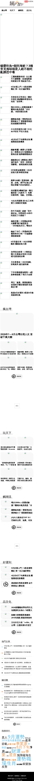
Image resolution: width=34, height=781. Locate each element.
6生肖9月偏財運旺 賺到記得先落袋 (15, 658)
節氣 (4, 744)
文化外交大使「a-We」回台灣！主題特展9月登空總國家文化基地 (22, 625)
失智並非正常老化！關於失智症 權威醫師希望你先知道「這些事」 (21, 99)
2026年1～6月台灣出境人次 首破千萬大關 (16, 336)
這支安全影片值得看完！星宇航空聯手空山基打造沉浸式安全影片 (17, 712)
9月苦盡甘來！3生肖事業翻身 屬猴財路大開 (21, 242)
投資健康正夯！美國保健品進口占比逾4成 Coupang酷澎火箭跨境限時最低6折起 (17, 692)
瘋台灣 (4, 10)
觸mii (17, 3)
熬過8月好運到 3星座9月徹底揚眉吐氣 (22, 293)
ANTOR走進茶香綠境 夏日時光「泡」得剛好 (7, 368)
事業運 (21, 743)
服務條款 (17, 776)
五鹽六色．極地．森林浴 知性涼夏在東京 (24, 479)
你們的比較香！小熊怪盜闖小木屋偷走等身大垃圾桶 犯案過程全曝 (21, 254)
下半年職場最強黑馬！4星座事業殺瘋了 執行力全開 (22, 273)
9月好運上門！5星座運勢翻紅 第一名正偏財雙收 (21, 87)
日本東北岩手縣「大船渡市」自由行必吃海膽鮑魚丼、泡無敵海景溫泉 (24, 450)
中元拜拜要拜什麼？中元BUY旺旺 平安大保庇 (21, 130)
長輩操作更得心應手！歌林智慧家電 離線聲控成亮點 (17, 698)
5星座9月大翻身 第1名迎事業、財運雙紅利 (17, 662)
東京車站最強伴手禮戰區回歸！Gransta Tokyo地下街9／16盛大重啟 (8, 450)
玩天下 (12, 10)
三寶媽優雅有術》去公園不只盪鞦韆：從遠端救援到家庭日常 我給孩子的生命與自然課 (21, 80)
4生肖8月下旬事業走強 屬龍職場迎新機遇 (21, 140)
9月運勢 (16, 736)
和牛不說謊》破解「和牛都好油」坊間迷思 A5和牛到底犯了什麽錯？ (22, 213)
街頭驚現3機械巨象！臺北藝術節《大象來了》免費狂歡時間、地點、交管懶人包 (22, 193)
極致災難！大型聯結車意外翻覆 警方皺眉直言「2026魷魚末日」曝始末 (21, 223)
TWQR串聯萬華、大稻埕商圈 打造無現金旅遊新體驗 (17, 718)
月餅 (14, 744)
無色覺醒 (19, 764)
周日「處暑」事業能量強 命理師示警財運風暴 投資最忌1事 (21, 284)
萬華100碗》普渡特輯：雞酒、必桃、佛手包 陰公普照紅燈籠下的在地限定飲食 (22, 183)
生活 (23, 752)
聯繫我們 (23, 776)
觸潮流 (20, 10)
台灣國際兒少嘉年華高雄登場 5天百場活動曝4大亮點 (17, 653)
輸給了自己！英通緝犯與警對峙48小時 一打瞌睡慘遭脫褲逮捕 (21, 233)
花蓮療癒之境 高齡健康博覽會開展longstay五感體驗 (17, 686)
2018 (4, 740)
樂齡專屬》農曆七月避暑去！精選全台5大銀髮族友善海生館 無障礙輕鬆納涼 (22, 151)
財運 (16, 751)
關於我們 (10, 776)
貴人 (4, 737)
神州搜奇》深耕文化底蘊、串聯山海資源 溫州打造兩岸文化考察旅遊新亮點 (8, 481)
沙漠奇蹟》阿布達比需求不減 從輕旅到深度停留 (24, 465)
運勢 (21, 759)
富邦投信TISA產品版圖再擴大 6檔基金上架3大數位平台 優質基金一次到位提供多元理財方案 (18, 705)
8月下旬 (23, 746)
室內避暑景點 (14, 740)
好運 (10, 744)
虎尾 (23, 741)
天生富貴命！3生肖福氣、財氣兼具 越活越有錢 (22, 263)
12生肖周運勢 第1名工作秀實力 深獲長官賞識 (22, 201)
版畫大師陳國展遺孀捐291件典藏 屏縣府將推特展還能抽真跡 (21, 618)
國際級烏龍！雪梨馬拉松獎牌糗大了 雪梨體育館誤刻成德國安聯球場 (21, 121)
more (19, 376)
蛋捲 (26, 738)
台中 (29, 738)
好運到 (7, 562)
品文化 (29, 10)
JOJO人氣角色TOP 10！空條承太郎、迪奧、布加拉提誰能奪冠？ (21, 520)
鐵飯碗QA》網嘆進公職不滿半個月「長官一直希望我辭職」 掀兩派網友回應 (22, 162)
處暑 (28, 740)
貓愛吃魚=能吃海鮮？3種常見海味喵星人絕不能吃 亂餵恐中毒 (16, 69)
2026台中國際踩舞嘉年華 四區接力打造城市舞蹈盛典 (8, 354)
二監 (7, 756)
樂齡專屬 (9, 748)
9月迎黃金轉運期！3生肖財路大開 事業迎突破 (21, 171)
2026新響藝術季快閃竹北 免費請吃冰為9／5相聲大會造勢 (21, 610)
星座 (13, 754)
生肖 (11, 763)
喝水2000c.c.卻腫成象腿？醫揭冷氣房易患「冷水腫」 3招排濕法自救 (22, 109)
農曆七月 (8, 752)
